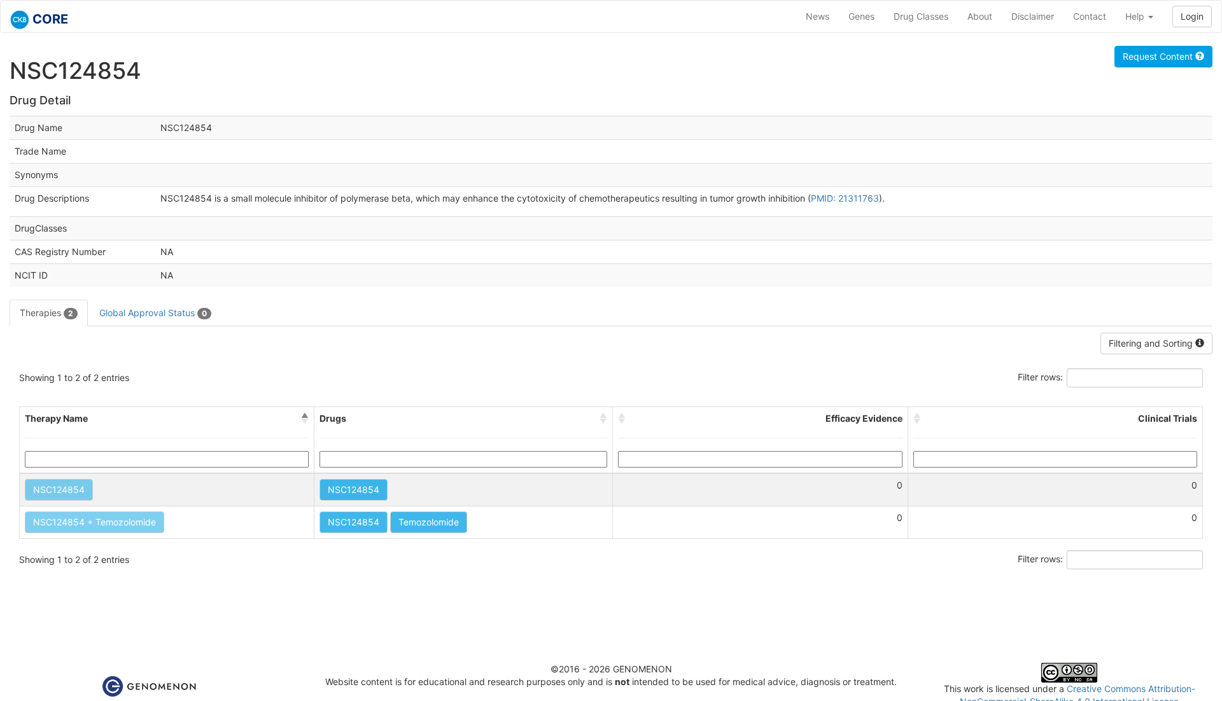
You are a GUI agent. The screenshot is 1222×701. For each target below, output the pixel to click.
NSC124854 (59, 489)
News (817, 16)
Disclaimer (1032, 16)
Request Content (1159, 56)
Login (1192, 16)
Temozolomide (428, 522)
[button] (305, 418)
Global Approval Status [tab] (153, 312)
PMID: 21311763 (845, 198)
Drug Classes (921, 16)
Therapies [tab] (46, 312)
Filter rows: (1040, 376)
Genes (861, 16)
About (979, 16)
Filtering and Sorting (1152, 343)
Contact (1089, 16)
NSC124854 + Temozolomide (94, 522)
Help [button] (1136, 16)
